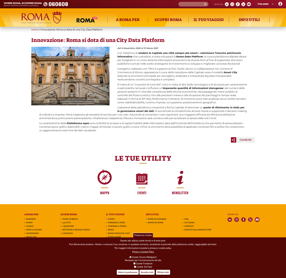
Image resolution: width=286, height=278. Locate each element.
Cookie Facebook (144, 263)
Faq (186, 219)
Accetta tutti (147, 272)
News (111, 230)
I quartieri (68, 226)
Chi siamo (189, 222)
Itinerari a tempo (117, 226)
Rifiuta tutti (163, 272)
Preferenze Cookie (143, 235)
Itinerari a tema (116, 222)
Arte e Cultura (34, 230)
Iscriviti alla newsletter (197, 230)
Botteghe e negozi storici (76, 230)
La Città (67, 222)
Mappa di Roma (155, 222)
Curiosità (68, 233)
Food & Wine (114, 237)
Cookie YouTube (144, 266)
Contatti (189, 226)
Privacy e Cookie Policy (143, 251)
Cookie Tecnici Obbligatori (144, 257)
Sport (29, 222)
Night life (31, 237)
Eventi (111, 219)
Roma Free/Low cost (119, 233)
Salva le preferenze (127, 272)
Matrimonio (32, 233)
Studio (29, 226)
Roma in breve (70, 219)
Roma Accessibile (157, 219)
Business (31, 219)
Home (35, 29)
